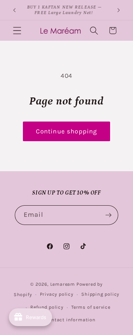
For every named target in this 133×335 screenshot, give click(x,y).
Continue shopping (67, 131)
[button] (17, 30)
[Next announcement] (118, 10)
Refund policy (46, 307)
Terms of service (90, 307)
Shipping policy (100, 294)
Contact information (70, 319)
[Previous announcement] (14, 10)
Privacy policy (57, 294)
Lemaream (62, 284)
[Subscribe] (108, 215)
